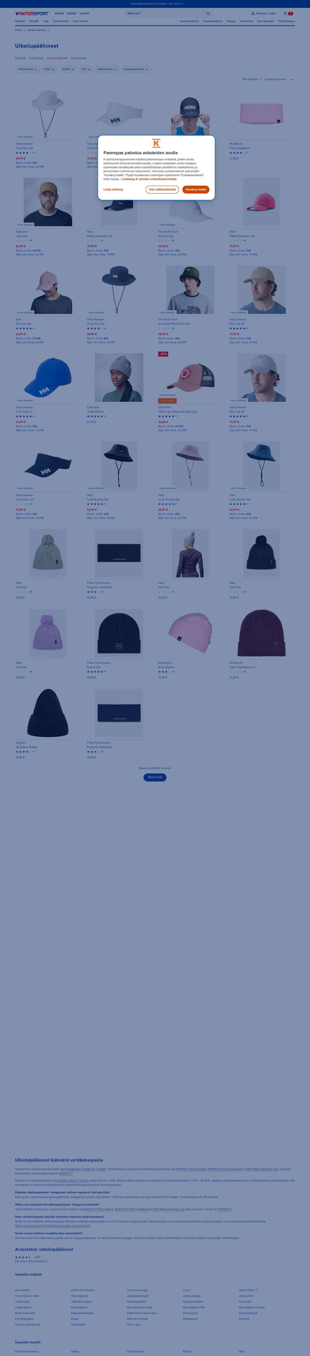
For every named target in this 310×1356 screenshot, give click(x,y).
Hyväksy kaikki (196, 189)
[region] (156, 168)
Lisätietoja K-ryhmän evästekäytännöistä (148, 179)
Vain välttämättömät (162, 189)
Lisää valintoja (113, 189)
